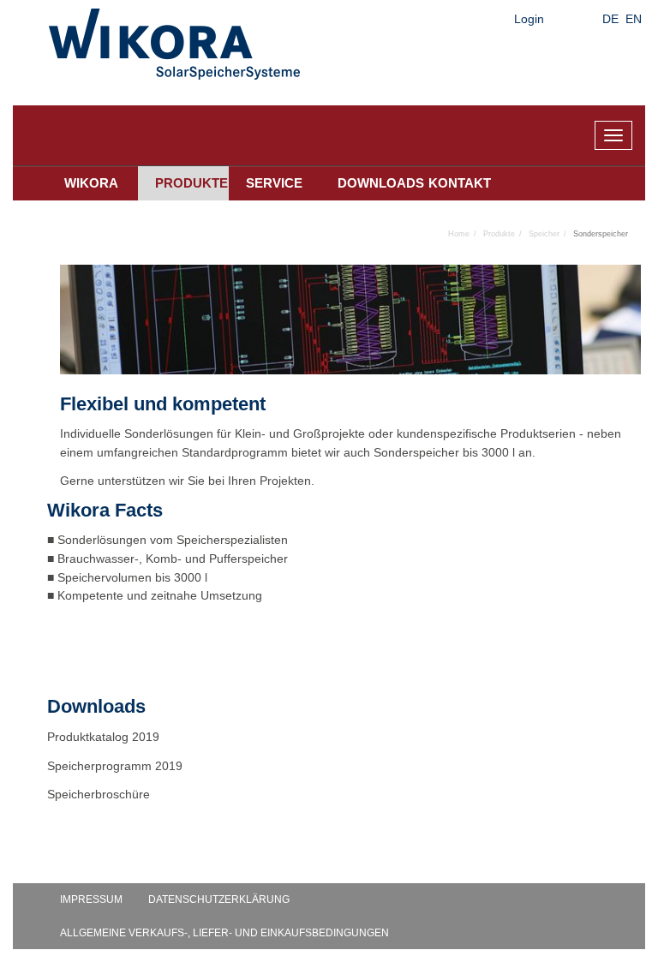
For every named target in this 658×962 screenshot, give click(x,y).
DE (610, 19)
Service (274, 183)
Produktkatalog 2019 (103, 737)
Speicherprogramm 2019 (114, 766)
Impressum (91, 899)
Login (529, 19)
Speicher (544, 234)
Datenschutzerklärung (219, 899)
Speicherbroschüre (100, 794)
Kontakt (459, 183)
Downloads (374, 183)
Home (459, 234)
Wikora (91, 183)
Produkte (191, 183)
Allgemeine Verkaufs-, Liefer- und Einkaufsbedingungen (224, 933)
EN (633, 19)
